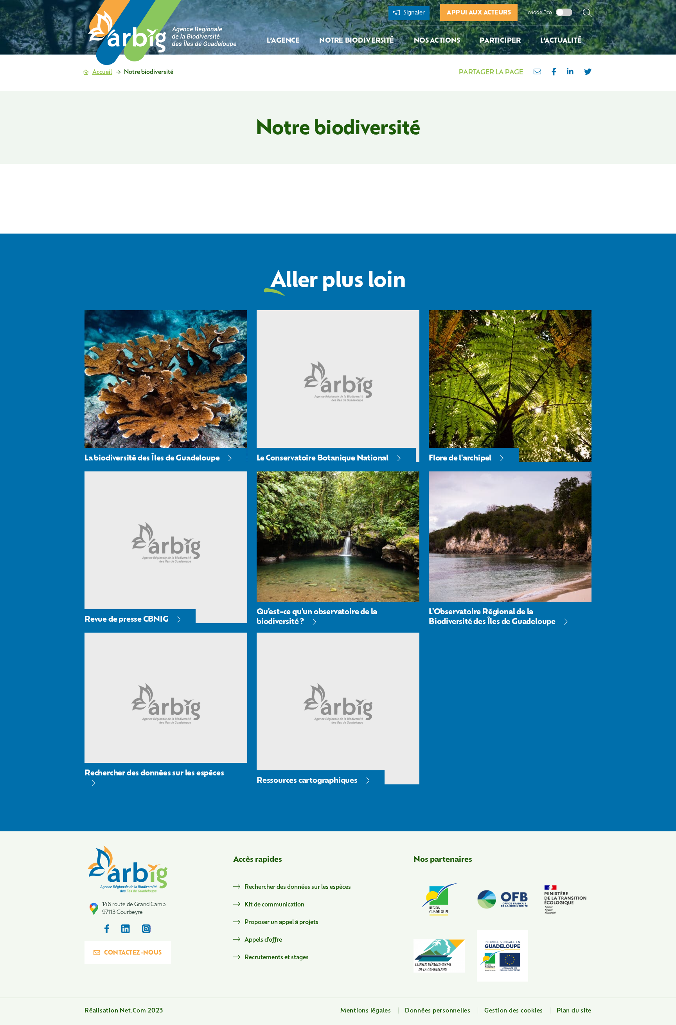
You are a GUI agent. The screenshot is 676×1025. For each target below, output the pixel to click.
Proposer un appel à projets (281, 923)
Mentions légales (365, 1011)
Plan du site (574, 1011)
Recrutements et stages (277, 958)
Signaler (413, 13)
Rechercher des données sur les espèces (298, 887)
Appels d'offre (263, 940)
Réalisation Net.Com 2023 (123, 1011)
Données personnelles (438, 1011)
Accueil (102, 73)
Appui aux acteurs (479, 13)
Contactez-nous (133, 953)
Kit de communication (274, 905)
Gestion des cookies (513, 1011)
